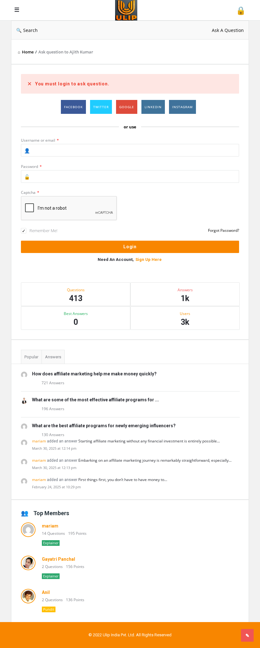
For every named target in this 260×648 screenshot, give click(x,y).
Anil (46, 592)
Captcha (30, 192)
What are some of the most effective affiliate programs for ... (95, 399)
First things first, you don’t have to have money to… (122, 479)
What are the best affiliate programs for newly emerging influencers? (104, 425)
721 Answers (53, 383)
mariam (39, 441)
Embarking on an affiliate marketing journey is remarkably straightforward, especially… (154, 460)
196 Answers (53, 408)
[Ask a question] (247, 635)
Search (30, 30)
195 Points (77, 533)
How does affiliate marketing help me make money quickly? (94, 373)
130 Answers (53, 434)
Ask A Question (228, 30)
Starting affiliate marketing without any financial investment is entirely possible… (149, 441)
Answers (53, 357)
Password (31, 166)
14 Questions (53, 533)
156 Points (75, 566)
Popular (31, 357)
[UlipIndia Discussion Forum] (129, 10)
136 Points (75, 599)
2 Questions (52, 566)
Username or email (40, 140)
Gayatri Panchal (58, 559)
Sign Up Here (148, 259)
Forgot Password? (223, 230)
